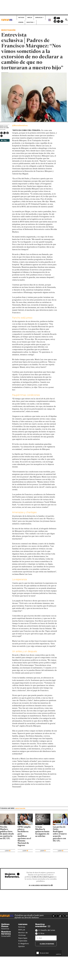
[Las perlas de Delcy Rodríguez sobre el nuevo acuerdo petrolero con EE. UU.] (60, 819)
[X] (1, 136)
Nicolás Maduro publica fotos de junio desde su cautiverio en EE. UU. (7, 833)
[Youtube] (58, 18)
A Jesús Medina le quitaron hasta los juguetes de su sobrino (42, 831)
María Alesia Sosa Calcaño (4, 126)
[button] (66, 20)
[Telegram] (55, 18)
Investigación (8, 30)
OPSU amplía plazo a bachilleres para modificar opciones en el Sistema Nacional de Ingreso (24, 836)
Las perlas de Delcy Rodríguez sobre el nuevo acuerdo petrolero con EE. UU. (60, 834)
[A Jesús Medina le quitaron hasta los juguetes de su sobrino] (42, 819)
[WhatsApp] (4, 133)
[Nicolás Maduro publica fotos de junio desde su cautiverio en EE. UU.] (7, 819)
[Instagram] (62, 21)
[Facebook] (55, 21)
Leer (7, 850)
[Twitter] (58, 21)
